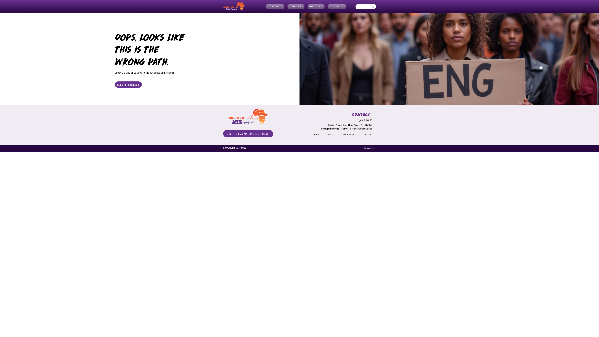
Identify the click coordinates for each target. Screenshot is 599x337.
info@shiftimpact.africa (361, 128)
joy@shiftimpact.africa (337, 128)
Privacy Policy (369, 148)
